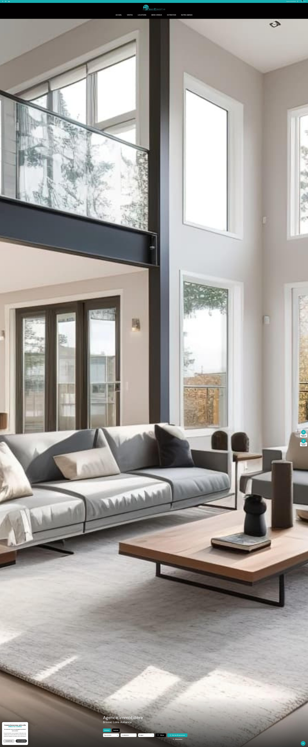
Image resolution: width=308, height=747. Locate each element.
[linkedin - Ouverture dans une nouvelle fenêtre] (9, 1)
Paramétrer (8, 741)
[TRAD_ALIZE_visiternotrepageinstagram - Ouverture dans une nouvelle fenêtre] (5, 1)
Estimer (115, 730)
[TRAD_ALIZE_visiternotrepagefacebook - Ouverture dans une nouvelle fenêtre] (2, 1)
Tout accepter (21, 741)
